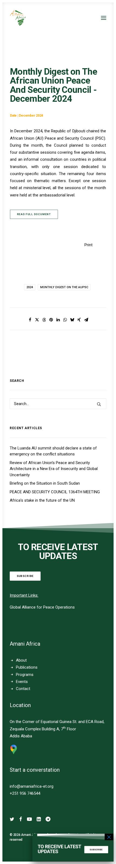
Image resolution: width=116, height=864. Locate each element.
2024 (29, 287)
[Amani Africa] (18, 18)
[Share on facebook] (30, 320)
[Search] (58, 403)
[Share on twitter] (37, 320)
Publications (26, 667)
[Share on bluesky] (72, 320)
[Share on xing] (79, 320)
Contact (23, 688)
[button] (103, 17)
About (21, 660)
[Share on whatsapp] (65, 320)
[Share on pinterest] (51, 320)
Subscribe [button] (25, 575)
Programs (24, 674)
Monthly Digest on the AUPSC (64, 287)
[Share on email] (86, 320)
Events (22, 681)
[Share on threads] (44, 320)
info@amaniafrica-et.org (31, 786)
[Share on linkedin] (58, 320)
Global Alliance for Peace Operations (42, 607)
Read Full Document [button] (34, 214)
